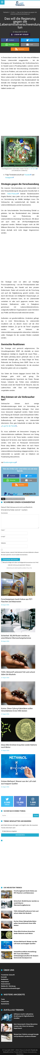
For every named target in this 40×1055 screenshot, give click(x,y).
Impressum (5, 981)
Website (3, 543)
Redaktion (4, 979)
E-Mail (3, 536)
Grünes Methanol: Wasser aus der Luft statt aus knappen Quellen (18, 782)
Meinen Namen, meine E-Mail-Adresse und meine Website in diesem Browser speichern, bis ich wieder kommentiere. (20, 553)
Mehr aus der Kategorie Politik (19, 568)
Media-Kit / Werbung (8, 986)
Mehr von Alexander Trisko (19, 565)
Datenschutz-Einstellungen (10, 988)
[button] (10, 40)
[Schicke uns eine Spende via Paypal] (10, 493)
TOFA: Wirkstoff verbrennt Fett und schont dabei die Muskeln (18, 673)
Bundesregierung (9, 462)
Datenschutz (5, 984)
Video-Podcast (11, 194)
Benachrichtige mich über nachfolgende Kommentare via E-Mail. (21, 562)
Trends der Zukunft (8, 975)
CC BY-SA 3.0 (32, 168)
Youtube (27, 175)
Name (3, 530)
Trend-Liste (5, 1001)
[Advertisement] (20, 113)
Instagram (8, 177)
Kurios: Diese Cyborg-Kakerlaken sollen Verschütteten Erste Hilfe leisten (17, 709)
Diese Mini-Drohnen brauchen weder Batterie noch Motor (19, 746)
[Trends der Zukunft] (20, 3)
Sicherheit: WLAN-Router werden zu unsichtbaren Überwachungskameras (16, 637)
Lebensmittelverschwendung (15, 499)
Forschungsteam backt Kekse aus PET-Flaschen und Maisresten (17, 600)
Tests (3, 999)
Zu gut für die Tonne (8, 426)
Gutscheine (5, 1004)
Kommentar (4, 513)
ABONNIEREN (20, 835)
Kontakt (4, 977)
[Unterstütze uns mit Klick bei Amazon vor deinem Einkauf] (29, 493)
